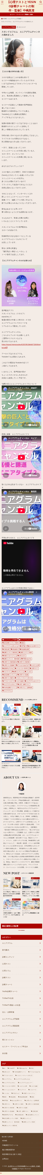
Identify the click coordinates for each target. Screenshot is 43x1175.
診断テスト (6, 977)
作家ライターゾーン (10, 655)
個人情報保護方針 (8, 1150)
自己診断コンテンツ (10, 675)
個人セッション (8, 1040)
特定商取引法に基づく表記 (11, 1154)
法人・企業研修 (8, 1012)
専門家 (23, 646)
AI (4, 1068)
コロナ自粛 (19, 681)
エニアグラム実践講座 (10, 1026)
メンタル (29, 671)
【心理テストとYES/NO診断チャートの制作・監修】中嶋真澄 (21, 6)
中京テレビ (16, 1093)
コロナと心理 (35, 665)
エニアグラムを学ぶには (11, 646)
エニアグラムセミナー (32, 681)
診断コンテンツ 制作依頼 (12, 659)
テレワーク (7, 671)
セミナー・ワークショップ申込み (15, 1046)
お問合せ (5, 1159)
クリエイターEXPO (22, 668)
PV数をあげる (27, 659)
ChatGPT (12, 1068)
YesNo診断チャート (10, 687)
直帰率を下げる (8, 668)
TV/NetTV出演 (7, 998)
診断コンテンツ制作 (26, 652)
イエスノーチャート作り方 (24, 678)
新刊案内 (5, 950)
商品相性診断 (25, 649)
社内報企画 (20, 1115)
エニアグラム (8, 690)
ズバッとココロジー (10, 1090)
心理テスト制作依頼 (10, 662)
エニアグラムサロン (26, 639)
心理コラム (6, 971)
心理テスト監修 (23, 675)
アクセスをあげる (23, 665)
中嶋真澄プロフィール (10, 1145)
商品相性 (15, 649)
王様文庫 (6, 649)
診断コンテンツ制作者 (10, 652)
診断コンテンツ (18, 671)
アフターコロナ (8, 681)
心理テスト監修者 (9, 665)
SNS (32, 1068)
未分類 (4, 1053)
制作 (5, 1097)
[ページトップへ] (1, 1173)
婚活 (23, 643)
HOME (5, 18)
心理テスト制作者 (24, 662)
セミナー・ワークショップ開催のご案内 (21, 14)
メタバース (33, 1090)
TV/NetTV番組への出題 (11, 1005)
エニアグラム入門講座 (14, 18)
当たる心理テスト (34, 646)
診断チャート (7, 984)
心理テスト (34, 668)
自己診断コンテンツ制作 (11, 643)
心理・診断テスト (24, 684)
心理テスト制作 (8, 678)
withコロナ (22, 655)
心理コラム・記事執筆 (25, 687)
